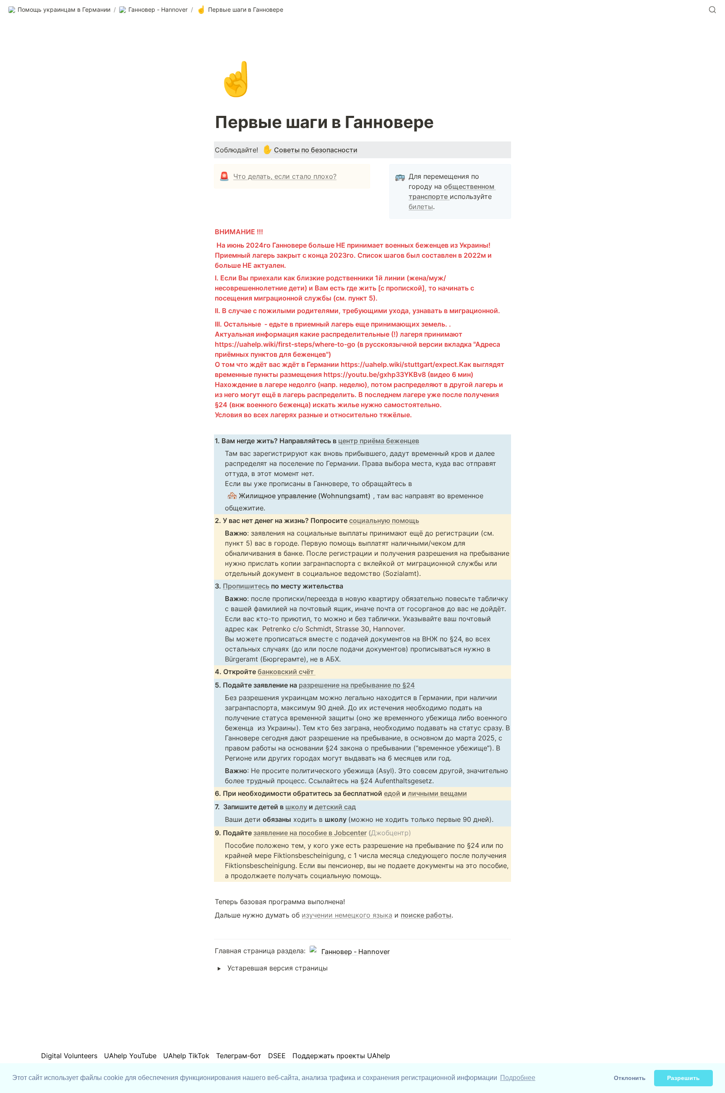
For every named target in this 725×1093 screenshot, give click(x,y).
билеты (421, 206)
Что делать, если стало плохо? (284, 176)
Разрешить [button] (683, 1078)
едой (392, 793)
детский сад (335, 807)
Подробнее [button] (517, 1077)
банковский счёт (287, 671)
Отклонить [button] (630, 1078)
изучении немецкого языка (347, 915)
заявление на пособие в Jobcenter (310, 833)
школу (296, 807)
